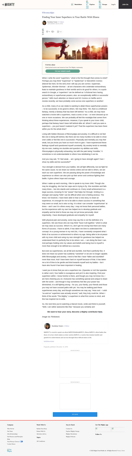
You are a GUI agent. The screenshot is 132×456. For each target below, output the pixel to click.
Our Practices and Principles (15, 436)
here (100, 312)
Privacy (119, 450)
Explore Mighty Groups (72, 431)
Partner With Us (41, 431)
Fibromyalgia (48, 12)
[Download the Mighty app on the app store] (103, 429)
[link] (8, 4)
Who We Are (10, 428)
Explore (92, 4)
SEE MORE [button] (75, 414)
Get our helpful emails (62, 71)
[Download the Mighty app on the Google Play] (119, 429)
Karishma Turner (52, 22)
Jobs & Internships (12, 434)
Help (8, 439)
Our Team (10, 431)
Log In (113, 4)
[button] (62, 22)
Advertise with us (41, 434)
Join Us (125, 4)
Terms (123, 450)
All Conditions (41, 441)
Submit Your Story (42, 428)
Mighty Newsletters (71, 434)
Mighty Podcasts (70, 436)
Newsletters (78, 4)
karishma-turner (49, 341)
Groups (104, 4)
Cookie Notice (11, 444)
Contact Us (69, 428)
